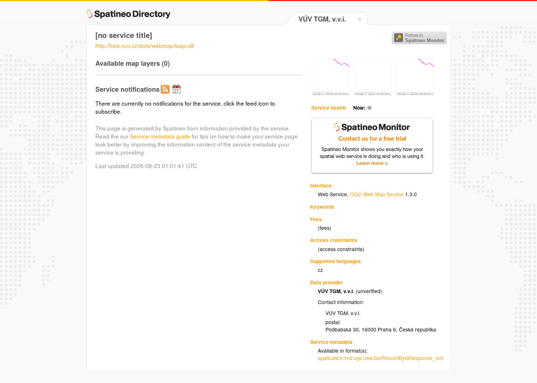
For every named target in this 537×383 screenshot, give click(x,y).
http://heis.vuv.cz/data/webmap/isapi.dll (144, 45)
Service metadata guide (160, 136)
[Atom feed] (166, 95)
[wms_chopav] (330, 93)
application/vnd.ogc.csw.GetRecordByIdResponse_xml (380, 357)
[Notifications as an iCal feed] (177, 95)
